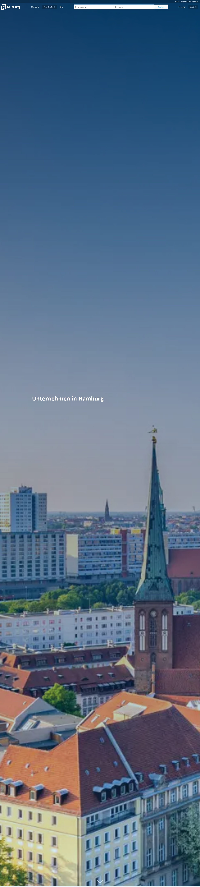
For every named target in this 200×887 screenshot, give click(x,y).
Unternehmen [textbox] (80, 7)
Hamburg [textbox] (119, 7)
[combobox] (94, 6)
